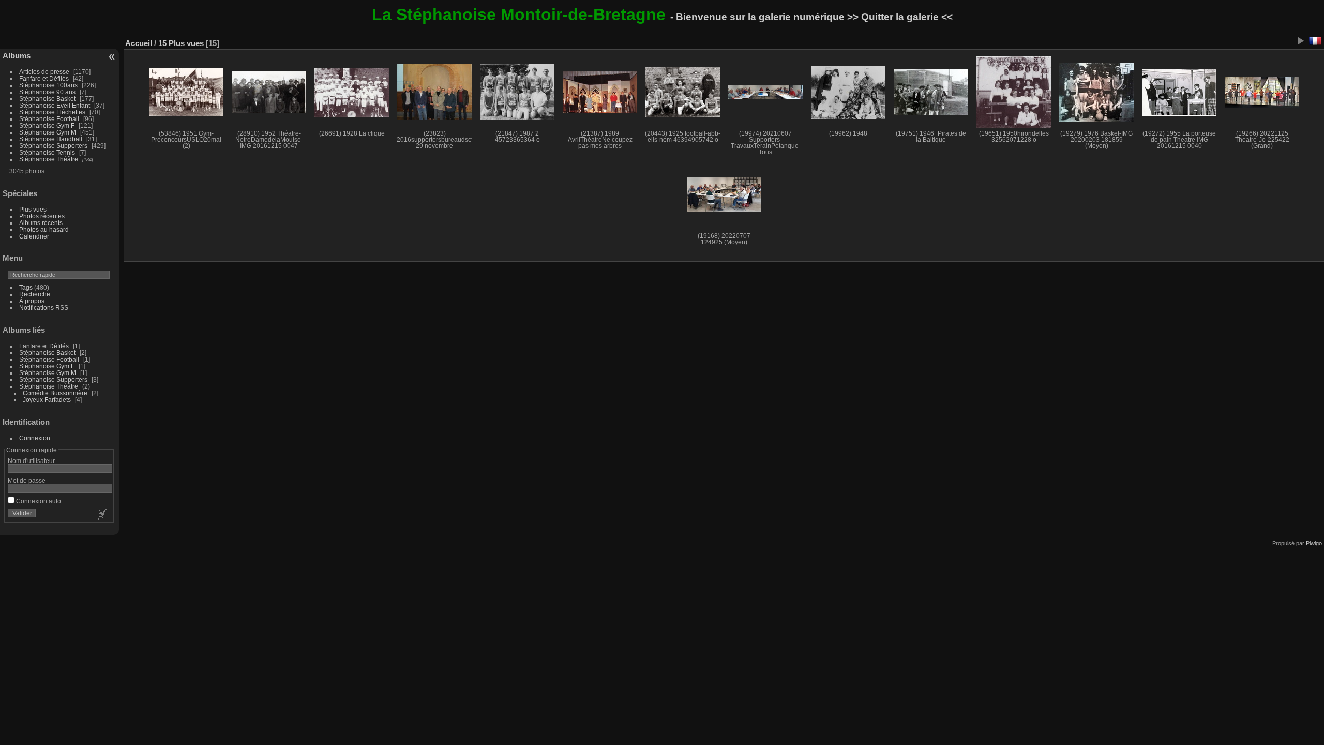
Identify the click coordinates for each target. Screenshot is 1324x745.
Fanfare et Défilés (44, 78)
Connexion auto (37, 501)
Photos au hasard (44, 229)
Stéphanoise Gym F (46, 125)
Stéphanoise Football (49, 118)
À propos (31, 300)
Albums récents (41, 222)
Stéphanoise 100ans (48, 85)
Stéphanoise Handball (50, 139)
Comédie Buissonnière (55, 393)
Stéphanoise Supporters (53, 145)
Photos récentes (42, 216)
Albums (17, 55)
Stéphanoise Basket (47, 98)
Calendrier (34, 236)
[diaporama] (1300, 41)
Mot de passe (27, 480)
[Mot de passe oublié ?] (102, 515)
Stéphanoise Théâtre (48, 159)
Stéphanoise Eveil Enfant (54, 105)
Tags (26, 287)
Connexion (34, 438)
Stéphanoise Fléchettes (52, 112)
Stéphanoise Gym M (47, 132)
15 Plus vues (181, 43)
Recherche (34, 294)
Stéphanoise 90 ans (47, 91)
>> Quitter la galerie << (900, 16)
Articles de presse (44, 71)
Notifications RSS (43, 307)
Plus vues (33, 209)
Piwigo (1314, 543)
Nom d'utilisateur (31, 460)
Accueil (138, 43)
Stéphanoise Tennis (47, 152)
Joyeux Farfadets (47, 399)
